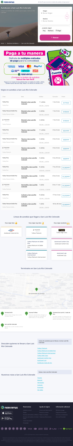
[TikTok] (21, 428)
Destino (45, 19)
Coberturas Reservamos (45, 417)
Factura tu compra (44, 412)
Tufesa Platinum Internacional (46, 353)
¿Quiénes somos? (27, 410)
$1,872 (66, 196)
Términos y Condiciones (62, 414)
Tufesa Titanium (42, 348)
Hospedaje (25, 423)
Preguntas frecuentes (61, 412)
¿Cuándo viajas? (47, 28)
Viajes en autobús (43, 414)
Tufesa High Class (42, 355)
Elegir (59, 31)
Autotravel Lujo (41, 360)
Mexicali (39, 380)
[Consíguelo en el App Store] (7, 413)
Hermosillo (40, 382)
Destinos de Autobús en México (31, 414)
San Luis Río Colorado (27, 43)
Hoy (44, 31)
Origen (45, 11)
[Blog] (24, 428)
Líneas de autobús (27, 420)
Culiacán (40, 385)
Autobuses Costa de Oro (44, 363)
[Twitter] (6, 428)
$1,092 (66, 168)
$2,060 (66, 205)
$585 (66, 140)
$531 (66, 131)
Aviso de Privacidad (60, 417)
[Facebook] (2, 428)
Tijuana (39, 378)
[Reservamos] (7, 2)
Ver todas (40, 390)
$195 (66, 112)
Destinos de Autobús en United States (30, 417)
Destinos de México (13, 43)
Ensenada (40, 387)
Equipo (25, 412)
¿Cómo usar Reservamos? (45, 410)
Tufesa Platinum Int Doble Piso (46, 351)
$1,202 (66, 177)
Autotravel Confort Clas (44, 358)
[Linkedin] (13, 428)
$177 (66, 103)
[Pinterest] (17, 428)
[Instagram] (9, 428)
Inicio (2, 43)
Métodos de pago (60, 410)
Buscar (56, 37)
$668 (66, 159)
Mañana (50, 31)
